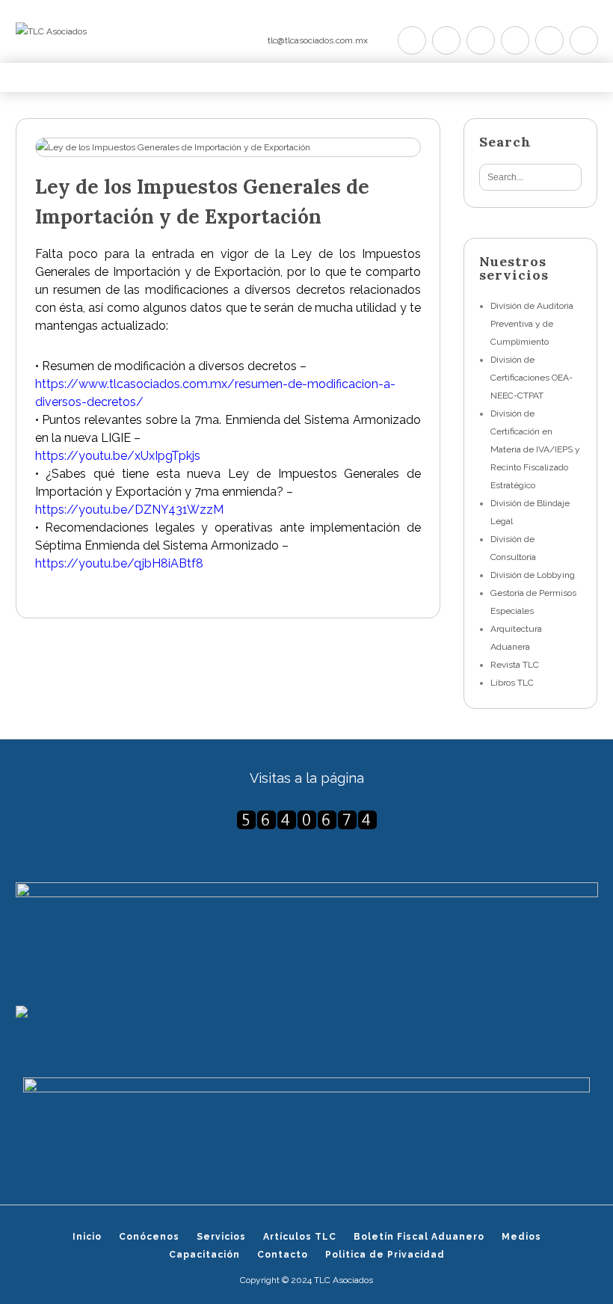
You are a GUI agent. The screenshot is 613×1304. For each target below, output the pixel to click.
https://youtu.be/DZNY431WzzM (129, 509)
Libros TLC (512, 682)
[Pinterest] (480, 40)
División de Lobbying (532, 575)
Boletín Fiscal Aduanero (419, 1236)
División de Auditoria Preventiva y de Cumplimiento (531, 324)
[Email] (584, 40)
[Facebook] (446, 40)
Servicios (221, 1236)
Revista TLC (514, 664)
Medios (521, 1236)
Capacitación (204, 1254)
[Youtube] (515, 40)
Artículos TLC (299, 1236)
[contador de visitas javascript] (307, 820)
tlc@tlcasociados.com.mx (318, 40)
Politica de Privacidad (385, 1254)
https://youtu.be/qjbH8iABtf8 (119, 563)
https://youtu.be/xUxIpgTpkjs (117, 456)
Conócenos (149, 1236)
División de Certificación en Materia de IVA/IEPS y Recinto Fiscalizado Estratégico (535, 449)
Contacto (282, 1254)
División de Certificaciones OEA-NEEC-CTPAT (531, 377)
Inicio (87, 1236)
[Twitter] (412, 40)
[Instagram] (549, 40)
